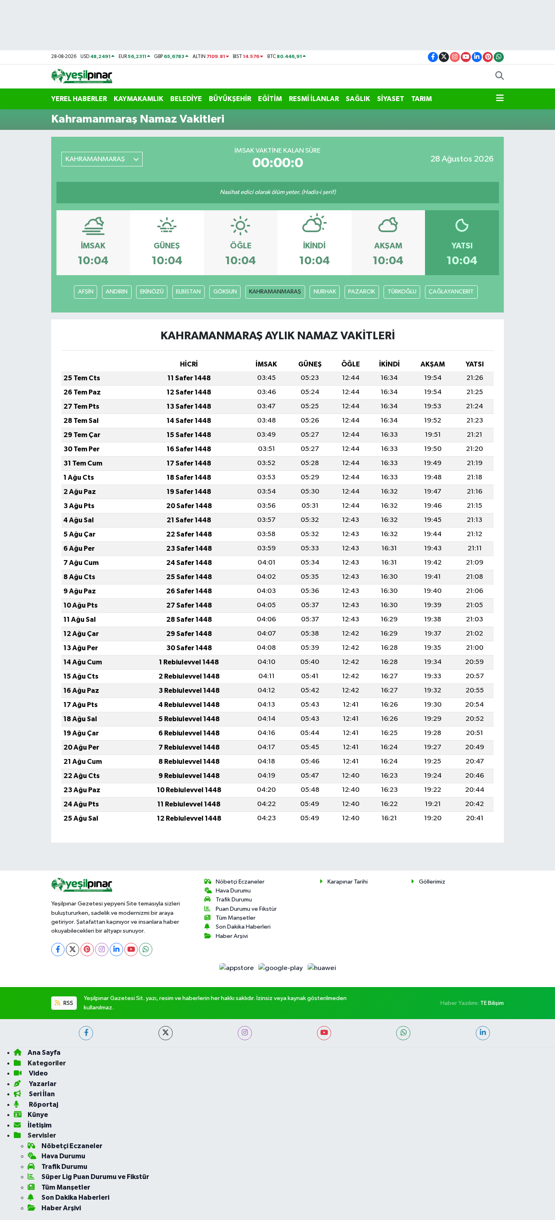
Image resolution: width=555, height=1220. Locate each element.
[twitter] (165, 1033)
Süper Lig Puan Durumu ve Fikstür (95, 1176)
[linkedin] (483, 1033)
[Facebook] (58, 949)
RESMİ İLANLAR (314, 98)
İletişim (40, 1125)
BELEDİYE (186, 98)
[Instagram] (101, 949)
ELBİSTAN (188, 292)
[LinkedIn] (116, 949)
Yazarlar (42, 1083)
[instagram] (245, 1033)
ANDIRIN (117, 292)
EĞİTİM (270, 98)
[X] (72, 949)
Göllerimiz (432, 882)
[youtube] (324, 1033)
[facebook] (86, 1033)
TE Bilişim (492, 1003)
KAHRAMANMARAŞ (275, 292)
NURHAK (325, 292)
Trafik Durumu (234, 900)
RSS (67, 1003)
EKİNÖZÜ (152, 292)
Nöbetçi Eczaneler (240, 882)
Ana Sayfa (44, 1052)
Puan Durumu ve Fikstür (246, 909)
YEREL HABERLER (79, 98)
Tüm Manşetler (236, 918)
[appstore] (237, 968)
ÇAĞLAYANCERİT (451, 292)
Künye (38, 1114)
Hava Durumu (233, 891)
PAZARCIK (361, 292)
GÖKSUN (225, 292)
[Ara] (499, 76)
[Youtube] (131, 949)
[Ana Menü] (500, 99)
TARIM (421, 98)
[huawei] (322, 968)
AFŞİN (85, 292)
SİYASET (390, 98)
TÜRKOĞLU (402, 292)
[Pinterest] (87, 949)
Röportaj (43, 1104)
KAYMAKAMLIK (138, 98)
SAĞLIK (358, 98)
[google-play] (281, 968)
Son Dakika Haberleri (243, 927)
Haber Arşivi (232, 936)
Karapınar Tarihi (347, 882)
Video (38, 1073)
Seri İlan (41, 1094)
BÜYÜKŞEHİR (230, 98)
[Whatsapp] (145, 949)
